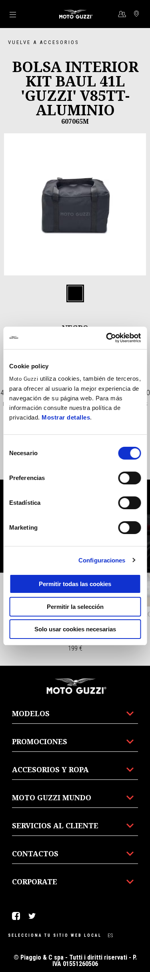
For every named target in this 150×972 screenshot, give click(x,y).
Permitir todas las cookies (75, 583)
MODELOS (31, 713)
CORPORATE (34, 881)
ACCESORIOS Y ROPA (50, 769)
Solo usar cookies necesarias (75, 629)
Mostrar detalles (66, 417)
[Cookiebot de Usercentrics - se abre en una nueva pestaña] (107, 338)
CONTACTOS (35, 853)
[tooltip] (75, 293)
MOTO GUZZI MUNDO (51, 797)
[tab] (75, 294)
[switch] (129, 478)
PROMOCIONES (39, 741)
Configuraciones (102, 560)
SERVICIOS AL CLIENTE (55, 825)
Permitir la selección (75, 606)
